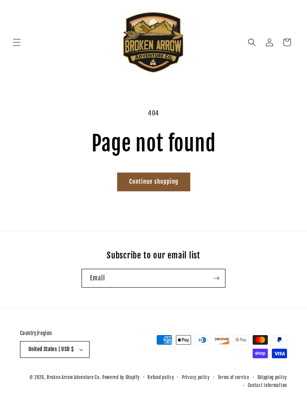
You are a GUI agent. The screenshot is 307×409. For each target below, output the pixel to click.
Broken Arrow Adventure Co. (74, 377)
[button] (17, 42)
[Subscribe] (216, 278)
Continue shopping (153, 181)
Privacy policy (196, 377)
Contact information (267, 385)
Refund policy (161, 377)
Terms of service (233, 377)
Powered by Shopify (121, 377)
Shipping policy (272, 377)
